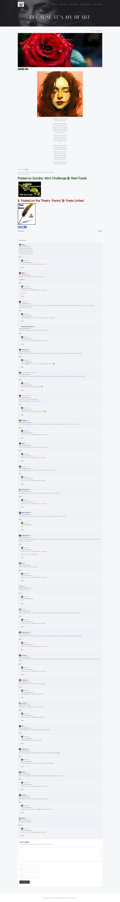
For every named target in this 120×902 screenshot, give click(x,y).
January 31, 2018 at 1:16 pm (24, 797)
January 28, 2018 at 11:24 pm (27, 432)
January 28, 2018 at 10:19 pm (25, 422)
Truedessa (23, 420)
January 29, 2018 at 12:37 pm (27, 575)
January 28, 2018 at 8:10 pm (27, 262)
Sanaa (92, 30)
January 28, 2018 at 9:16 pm (24, 351)
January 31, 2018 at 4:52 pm (27, 807)
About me (54, 4)
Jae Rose (23, 703)
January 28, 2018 (98, 30)
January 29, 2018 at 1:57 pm (24, 705)
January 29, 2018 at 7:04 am (24, 588)
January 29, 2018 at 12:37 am (27, 502)
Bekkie (22, 818)
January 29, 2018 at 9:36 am (25, 657)
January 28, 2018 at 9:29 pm (25, 374)
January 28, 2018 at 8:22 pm (24, 328)
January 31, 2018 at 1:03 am (24, 774)
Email (21, 869)
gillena (23, 273)
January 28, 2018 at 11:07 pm (25, 468)
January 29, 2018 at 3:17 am (26, 525)
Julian (22, 244)
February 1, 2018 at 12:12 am (24, 820)
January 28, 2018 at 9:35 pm (27, 385)
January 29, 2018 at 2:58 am (25, 514)
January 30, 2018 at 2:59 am (25, 751)
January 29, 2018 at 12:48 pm (27, 644)
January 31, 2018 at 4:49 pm (27, 784)
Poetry (26, 69)
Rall (22, 726)
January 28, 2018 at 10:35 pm (25, 445)
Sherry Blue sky (25, 489)
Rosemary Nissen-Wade (27, 326)
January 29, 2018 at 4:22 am (27, 549)
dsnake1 (23, 795)
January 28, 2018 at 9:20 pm (27, 362)
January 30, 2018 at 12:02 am (25, 728)
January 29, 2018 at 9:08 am (25, 634)
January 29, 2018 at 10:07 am (25, 682)
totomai (23, 772)
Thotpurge (23, 680)
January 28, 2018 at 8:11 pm (26, 288)
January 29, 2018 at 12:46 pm (27, 598)
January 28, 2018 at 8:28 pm (27, 339)
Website (21, 874)
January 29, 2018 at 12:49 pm (27, 692)
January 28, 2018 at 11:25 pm (27, 456)
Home (47, 4)
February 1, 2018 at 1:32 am (26, 830)
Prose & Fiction (98, 4)
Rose (22, 443)
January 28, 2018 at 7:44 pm (24, 246)
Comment (22, 847)
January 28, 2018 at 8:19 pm (24, 303)
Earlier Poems (74, 4)
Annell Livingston (25, 512)
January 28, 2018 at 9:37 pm (27, 409)
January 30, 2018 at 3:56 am (27, 761)
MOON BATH (63, 4)
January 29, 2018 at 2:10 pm (27, 715)
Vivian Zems (24, 749)
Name (21, 864)
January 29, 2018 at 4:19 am (24, 537)
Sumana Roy (24, 349)
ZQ (22, 586)
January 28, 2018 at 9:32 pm (24, 397)
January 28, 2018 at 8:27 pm (27, 316)
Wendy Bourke (24, 632)
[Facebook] (19, 227)
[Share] (25, 227)
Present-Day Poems (85, 4)
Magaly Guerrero (25, 535)
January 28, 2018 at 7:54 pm (24, 275)
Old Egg (23, 655)
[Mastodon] (21, 227)
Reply (20, 257)
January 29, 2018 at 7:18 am (24, 611)
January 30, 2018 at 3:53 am (27, 738)
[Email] (23, 227)
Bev (22, 563)
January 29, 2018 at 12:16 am (25, 491)
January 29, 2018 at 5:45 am (25, 565)
